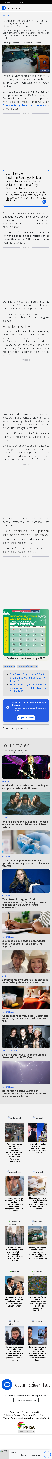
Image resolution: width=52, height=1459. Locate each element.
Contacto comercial (26, 1400)
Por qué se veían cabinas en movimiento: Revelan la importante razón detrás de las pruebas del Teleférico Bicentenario (14, 1152)
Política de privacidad (31, 1412)
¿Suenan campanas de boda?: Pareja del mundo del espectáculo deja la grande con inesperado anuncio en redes (14, 1204)
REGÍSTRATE (18, 2)
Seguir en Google (26, 717)
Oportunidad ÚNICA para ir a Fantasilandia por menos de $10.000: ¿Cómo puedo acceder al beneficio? (37, 1303)
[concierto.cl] (11, 8)
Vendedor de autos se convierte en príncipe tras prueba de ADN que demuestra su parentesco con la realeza (14, 1353)
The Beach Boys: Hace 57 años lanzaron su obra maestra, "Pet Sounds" (28, 677)
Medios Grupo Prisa (26, 1431)
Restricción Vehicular (28, 666)
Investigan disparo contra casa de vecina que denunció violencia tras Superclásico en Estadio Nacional (38, 1253)
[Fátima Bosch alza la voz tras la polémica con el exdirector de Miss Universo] (37, 1132)
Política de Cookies (12, 1415)
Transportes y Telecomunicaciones (24, 105)
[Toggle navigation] (47, 8)
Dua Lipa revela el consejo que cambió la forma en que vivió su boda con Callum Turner (14, 1301)
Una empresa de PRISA (26, 1425)
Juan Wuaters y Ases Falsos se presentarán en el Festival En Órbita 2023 (28, 688)
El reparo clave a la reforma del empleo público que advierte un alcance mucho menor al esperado (38, 1203)
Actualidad (10, 666)
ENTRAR (6, 2)
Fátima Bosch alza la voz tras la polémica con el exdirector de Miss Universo (37, 1148)
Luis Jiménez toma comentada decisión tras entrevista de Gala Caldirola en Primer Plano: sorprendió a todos (37, 1353)
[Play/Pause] (47, 1454)
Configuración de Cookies (35, 1415)
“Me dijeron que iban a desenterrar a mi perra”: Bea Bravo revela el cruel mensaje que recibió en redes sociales (14, 1254)
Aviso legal (15, 1412)
